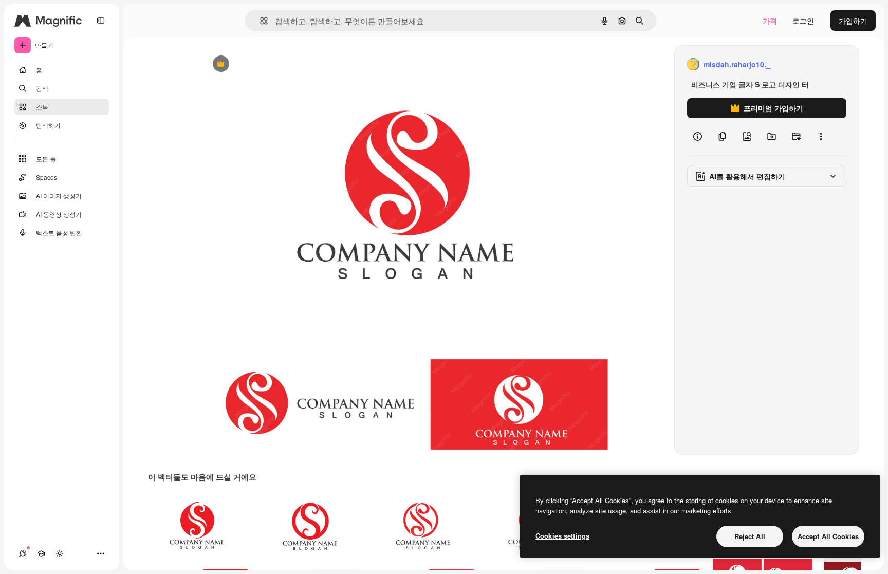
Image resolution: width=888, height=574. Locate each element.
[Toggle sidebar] (100, 20)
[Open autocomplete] (260, 21)
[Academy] (41, 553)
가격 (770, 20)
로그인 (803, 20)
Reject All (749, 536)
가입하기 (853, 20)
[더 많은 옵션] (820, 136)
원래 (261, 64)
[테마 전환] (59, 553)
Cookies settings (562, 536)
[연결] (22, 553)
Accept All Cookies (828, 536)
